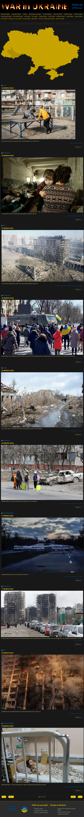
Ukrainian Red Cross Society (40, 810)
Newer (11, 796)
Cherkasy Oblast (16, 14)
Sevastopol (11, 18)
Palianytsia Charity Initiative (64, 812)
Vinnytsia (40, 18)
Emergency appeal (38, 808)
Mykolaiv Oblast (61, 16)
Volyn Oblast (51, 16)
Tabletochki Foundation (63, 814)
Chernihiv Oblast (5, 14)
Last (80, 796)
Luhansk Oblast (43, 16)
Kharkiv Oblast (68, 14)
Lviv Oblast (34, 16)
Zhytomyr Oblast (59, 18)
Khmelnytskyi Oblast (6, 16)
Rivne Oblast (4, 18)
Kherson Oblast (78, 14)
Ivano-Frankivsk (58, 14)
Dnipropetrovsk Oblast (35, 14)
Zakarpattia (34, 18)
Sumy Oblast (18, 18)
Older (73, 796)
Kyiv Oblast (27, 16)
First (4, 796)
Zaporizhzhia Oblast (49, 18)
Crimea (25, 14)
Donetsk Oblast (47, 14)
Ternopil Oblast (27, 18)
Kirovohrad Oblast (18, 16)
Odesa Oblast (69, 16)
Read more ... (79, 147)
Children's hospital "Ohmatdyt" (41, 812)
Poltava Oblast (78, 16)
